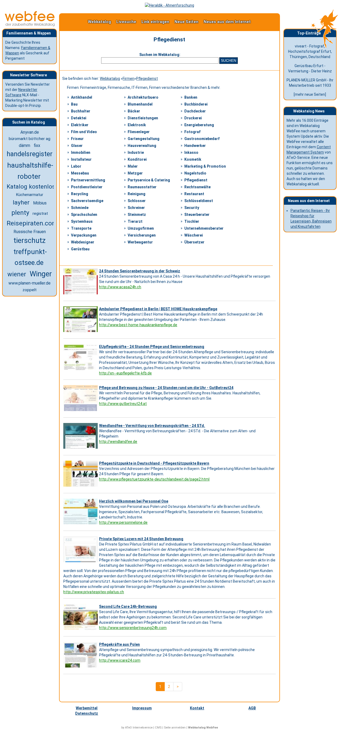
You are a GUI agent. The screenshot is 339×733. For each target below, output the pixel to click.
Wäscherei (193, 235)
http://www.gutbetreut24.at (123, 404)
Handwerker (195, 145)
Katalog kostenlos (31, 186)
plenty (20, 212)
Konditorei (137, 159)
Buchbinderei (196, 104)
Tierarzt (135, 221)
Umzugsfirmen (141, 228)
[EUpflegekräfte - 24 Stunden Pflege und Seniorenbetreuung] (81, 370)
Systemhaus (82, 221)
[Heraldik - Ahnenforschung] (169, 5)
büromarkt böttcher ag (29, 138)
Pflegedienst (147, 78)
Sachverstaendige (87, 201)
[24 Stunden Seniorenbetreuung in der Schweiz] (81, 294)
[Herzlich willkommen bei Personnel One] (81, 524)
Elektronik (137, 125)
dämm (24, 145)
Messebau (80, 173)
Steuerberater (196, 214)
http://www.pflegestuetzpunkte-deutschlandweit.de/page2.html (154, 479)
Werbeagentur (140, 242)
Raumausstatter (142, 187)
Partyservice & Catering (149, 180)
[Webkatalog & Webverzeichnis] (30, 25)
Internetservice (143, 727)
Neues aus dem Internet (227, 21)
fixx (37, 145)
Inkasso (191, 152)
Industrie (136, 152)
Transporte (81, 228)
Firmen (128, 78)
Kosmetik (192, 159)
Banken (190, 97)
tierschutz (30, 240)
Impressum (142, 708)
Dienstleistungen (143, 118)
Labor (76, 166)
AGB (252, 708)
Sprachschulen (84, 214)
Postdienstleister (86, 187)
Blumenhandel (140, 104)
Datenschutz (86, 713)
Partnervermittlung (88, 180)
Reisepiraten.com (32, 223)
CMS (158, 727)
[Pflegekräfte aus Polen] (81, 667)
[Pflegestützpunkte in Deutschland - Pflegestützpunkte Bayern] (81, 487)
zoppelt (30, 289)
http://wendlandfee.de (118, 441)
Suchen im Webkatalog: (159, 55)
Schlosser (137, 201)
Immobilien (80, 152)
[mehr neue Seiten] (310, 94)
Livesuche (126, 21)
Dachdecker (195, 111)
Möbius (40, 203)
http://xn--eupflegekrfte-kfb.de (125, 373)
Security (191, 208)
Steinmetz (137, 214)
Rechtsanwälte (197, 187)
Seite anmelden (175, 727)
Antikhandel (81, 97)
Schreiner (136, 208)
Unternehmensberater (204, 228)
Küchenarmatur (29, 194)
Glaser (77, 145)
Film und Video (84, 132)
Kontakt (197, 708)
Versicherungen (142, 235)
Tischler (191, 221)
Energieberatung (199, 125)
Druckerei (193, 118)
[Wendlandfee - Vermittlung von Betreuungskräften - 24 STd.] (81, 449)
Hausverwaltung (142, 145)
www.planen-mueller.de (29, 283)
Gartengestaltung (143, 139)
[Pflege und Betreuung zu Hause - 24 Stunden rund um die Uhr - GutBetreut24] (81, 411)
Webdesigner (82, 242)
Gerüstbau (80, 249)
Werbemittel (86, 708)
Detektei (78, 118)
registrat (40, 213)
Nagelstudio (195, 173)
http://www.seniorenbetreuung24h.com (133, 628)
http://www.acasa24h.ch (120, 287)
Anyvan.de (29, 132)
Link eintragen (155, 21)
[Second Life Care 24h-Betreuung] (81, 630)
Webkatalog (99, 21)
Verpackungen (83, 235)
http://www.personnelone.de (123, 522)
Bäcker (134, 111)
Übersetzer (194, 242)
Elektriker (79, 125)
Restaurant (194, 194)
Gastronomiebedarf (202, 139)
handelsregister (29, 154)
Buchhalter (80, 111)
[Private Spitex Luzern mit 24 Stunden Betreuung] (81, 562)
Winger (41, 274)
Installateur (81, 159)
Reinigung (136, 194)
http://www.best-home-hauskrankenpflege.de (138, 325)
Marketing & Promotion (205, 166)
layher (21, 202)
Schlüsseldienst (198, 201)
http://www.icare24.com (119, 660)
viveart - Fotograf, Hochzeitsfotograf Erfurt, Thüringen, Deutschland (310, 51)
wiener (16, 274)
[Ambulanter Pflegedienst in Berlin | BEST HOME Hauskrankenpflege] (81, 332)
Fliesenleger (139, 132)
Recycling (79, 194)
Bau (74, 104)
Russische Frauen (30, 231)
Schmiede (79, 208)
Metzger (135, 173)
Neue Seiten (186, 21)
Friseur (77, 139)
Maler (133, 166)
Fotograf (192, 132)
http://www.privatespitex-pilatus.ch (93, 592)
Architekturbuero (143, 97)
